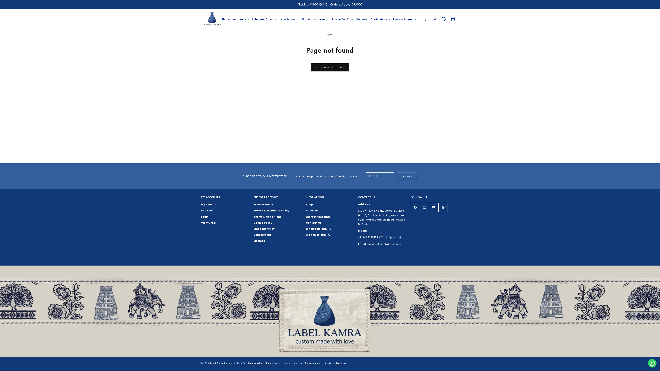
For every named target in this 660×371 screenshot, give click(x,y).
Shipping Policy (264, 229)
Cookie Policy (263, 222)
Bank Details (262, 235)
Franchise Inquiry (318, 235)
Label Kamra (217, 363)
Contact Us (314, 222)
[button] (241, 19)
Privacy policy (255, 363)
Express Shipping (318, 216)
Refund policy (273, 363)
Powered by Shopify (234, 363)
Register (207, 210)
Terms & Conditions (268, 216)
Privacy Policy (263, 204)
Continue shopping (330, 67)
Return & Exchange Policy (271, 210)
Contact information (336, 363)
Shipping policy (313, 363)
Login (205, 216)
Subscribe (407, 176)
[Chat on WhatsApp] (652, 363)
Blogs (310, 204)
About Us (312, 210)
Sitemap (259, 241)
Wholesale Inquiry (318, 229)
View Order (209, 222)
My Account (209, 204)
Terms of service (293, 363)
